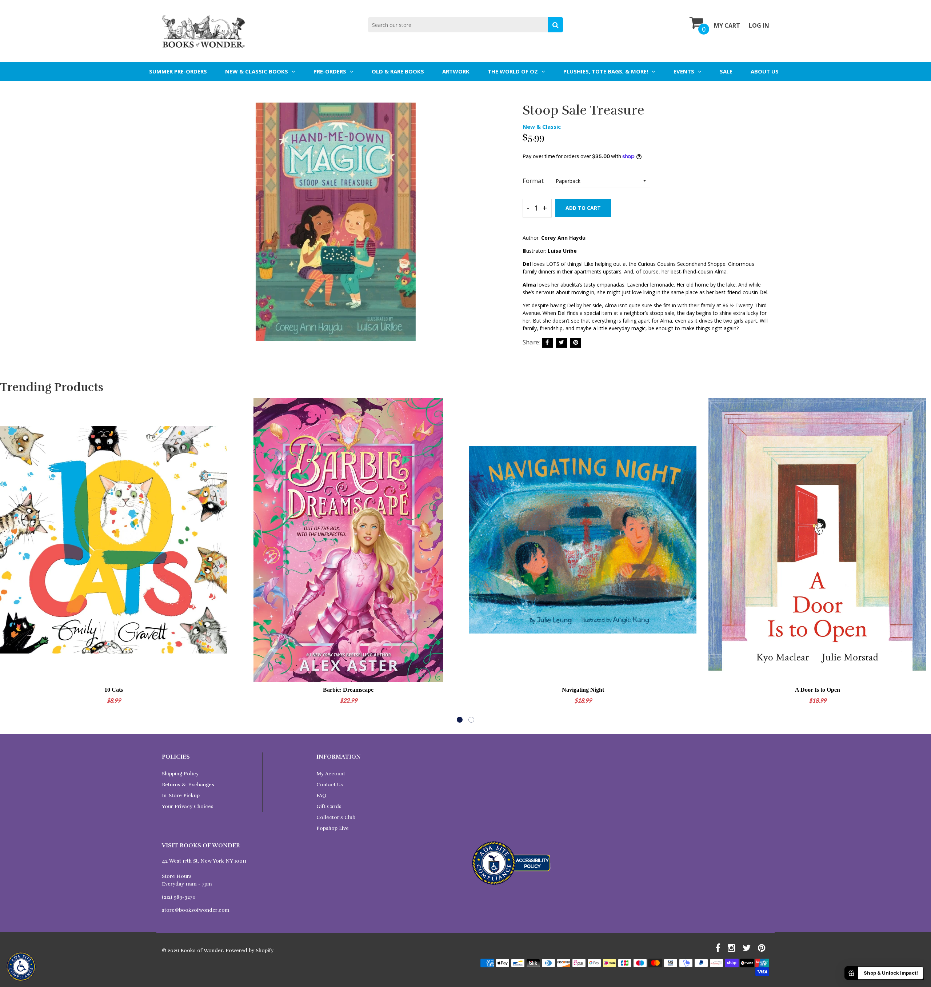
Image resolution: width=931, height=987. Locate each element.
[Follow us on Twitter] (561, 343)
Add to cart (583, 207)
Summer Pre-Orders (178, 71)
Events (684, 71)
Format (533, 180)
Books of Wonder (201, 950)
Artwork (456, 71)
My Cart (727, 25)
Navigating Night (583, 690)
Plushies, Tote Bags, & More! (605, 71)
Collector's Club (335, 817)
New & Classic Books (256, 71)
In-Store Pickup (181, 795)
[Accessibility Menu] (21, 966)
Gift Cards (328, 806)
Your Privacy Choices (187, 806)
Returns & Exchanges (188, 785)
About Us (765, 71)
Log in (759, 25)
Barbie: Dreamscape (348, 690)
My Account (330, 774)
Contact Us (329, 785)
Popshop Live (332, 828)
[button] (460, 720)
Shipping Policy (180, 774)
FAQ (321, 795)
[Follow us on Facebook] (547, 343)
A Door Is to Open (817, 690)
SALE (726, 71)
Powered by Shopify (249, 950)
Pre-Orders (329, 71)
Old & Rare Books (398, 71)
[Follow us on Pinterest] (575, 343)
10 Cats (113, 690)
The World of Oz (513, 71)
